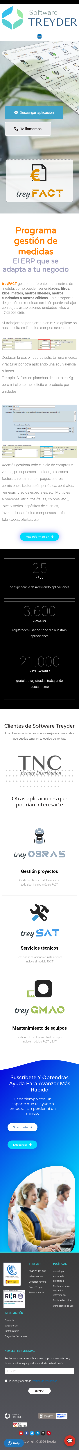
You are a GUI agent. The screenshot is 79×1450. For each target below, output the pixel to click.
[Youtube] (21, 1433)
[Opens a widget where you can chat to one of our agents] (14, 1443)
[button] (39, 36)
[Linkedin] (37, 1433)
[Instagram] (43, 1433)
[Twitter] (32, 1433)
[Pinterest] (48, 1433)
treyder (35, 1264)
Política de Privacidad (44, 1381)
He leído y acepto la (32, 1381)
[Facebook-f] (26, 1433)
